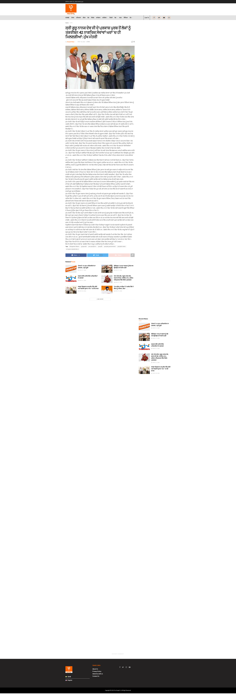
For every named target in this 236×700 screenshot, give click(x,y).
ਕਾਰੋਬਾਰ (98, 17)
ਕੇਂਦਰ (84, 17)
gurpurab (83, 246)
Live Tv (147, 17)
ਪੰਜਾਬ (72, 17)
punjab (100, 246)
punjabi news (121, 246)
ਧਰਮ (120, 17)
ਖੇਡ (115, 17)
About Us (95, 669)
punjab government (110, 246)
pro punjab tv (92, 246)
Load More (100, 299)
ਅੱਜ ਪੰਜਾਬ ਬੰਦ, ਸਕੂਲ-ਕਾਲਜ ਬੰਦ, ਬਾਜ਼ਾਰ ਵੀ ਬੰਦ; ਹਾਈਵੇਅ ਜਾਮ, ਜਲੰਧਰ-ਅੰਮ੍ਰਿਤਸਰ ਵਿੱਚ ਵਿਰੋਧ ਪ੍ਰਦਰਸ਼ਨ (124, 278)
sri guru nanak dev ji (72, 249)
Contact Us (95, 676)
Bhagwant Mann (74, 246)
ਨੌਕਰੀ (111, 17)
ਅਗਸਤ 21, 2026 (82, 270)
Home (67, 17)
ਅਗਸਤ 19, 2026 (118, 291)
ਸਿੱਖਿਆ (126, 17)
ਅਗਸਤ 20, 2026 (82, 291)
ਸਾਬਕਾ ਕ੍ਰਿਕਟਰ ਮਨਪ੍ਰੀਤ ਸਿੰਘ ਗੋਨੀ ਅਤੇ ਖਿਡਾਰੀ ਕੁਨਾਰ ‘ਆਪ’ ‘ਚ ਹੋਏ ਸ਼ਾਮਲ (160, 369)
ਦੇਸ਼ (88, 17)
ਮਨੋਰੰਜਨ (104, 17)
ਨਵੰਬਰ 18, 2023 (81, 41)
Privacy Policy (96, 671)
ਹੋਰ (130, 17)
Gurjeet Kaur (70, 41)
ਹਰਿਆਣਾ (78, 17)
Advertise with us (97, 674)
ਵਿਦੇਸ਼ (92, 17)
